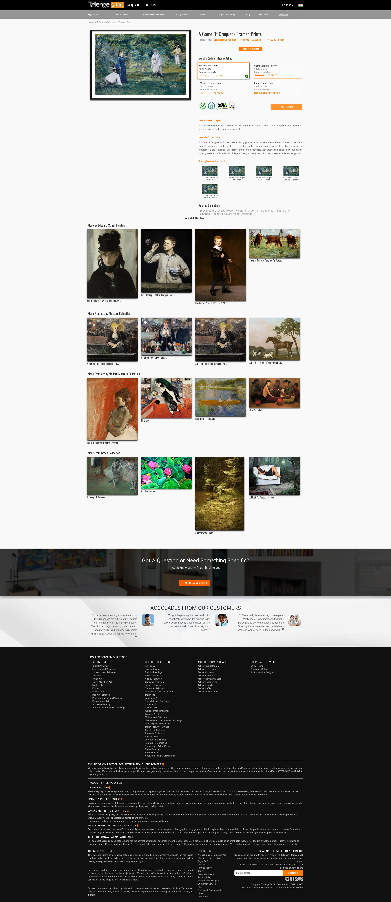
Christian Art (151, 704)
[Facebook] (292, 879)
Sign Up (137, 5)
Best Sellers (264, 14)
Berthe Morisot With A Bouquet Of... (104, 300)
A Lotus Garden (148, 491)
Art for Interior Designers (263, 672)
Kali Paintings (151, 752)
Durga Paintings (153, 749)
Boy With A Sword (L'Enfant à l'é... (210, 303)
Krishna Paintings (153, 669)
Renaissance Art (100, 701)
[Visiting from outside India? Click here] (163, 764)
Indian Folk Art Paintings (157, 727)
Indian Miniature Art (102, 682)
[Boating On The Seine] (220, 397)
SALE (299, 14)
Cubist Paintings (100, 666)
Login (129, 5)
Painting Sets (151, 736)
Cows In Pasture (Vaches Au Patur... (265, 260)
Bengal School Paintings (157, 701)
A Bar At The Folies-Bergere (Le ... (103, 363)
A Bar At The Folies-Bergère (154, 357)
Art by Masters (182, 14)
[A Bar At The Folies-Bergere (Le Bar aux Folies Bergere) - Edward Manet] (112, 339)
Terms (201, 871)
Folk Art (96, 688)
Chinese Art (151, 707)
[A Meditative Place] (220, 493)
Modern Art (98, 685)
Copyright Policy (206, 874)
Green (251, 210)
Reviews (202, 864)
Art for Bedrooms (207, 669)
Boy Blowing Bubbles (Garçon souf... (157, 295)
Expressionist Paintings (104, 669)
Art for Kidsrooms (207, 675)
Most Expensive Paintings (158, 723)
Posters (203, 14)
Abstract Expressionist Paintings (108, 707)
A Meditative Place (204, 532)
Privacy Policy (205, 877)
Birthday (145, 420)
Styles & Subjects (96, 14)
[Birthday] (166, 398)
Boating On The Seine (205, 418)
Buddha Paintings (153, 672)
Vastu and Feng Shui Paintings (160, 755)
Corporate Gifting (259, 669)
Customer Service (207, 883)
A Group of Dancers (96, 497)
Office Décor (256, 666)
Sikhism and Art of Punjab (158, 746)
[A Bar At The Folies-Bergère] (166, 336)
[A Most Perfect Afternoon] (274, 476)
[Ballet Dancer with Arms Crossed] (112, 409)
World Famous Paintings (157, 710)
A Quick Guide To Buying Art (212, 855)
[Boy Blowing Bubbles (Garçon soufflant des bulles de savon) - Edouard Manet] (166, 260)
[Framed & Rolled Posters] (122, 799)
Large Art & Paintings (155, 739)
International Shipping (208, 880)
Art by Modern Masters (232, 210)
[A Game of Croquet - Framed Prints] (140, 65)
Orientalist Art (99, 691)
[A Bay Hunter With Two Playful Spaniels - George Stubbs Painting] (274, 339)
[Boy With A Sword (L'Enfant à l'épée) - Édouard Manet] (220, 265)
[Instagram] (297, 879)
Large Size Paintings (227, 14)
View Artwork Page (276, 39)
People (216, 213)
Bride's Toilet (255, 410)
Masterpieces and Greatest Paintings (163, 720)
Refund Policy (205, 867)
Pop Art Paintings (101, 694)
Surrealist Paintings (102, 704)
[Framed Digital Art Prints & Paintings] (138, 825)
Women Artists (152, 714)
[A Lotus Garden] (166, 473)
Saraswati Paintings (155, 688)
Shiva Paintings (152, 675)
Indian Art (97, 678)
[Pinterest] (301, 879)
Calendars (283, 14)
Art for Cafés (204, 688)
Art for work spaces (208, 691)
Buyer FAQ (203, 861)
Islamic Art (97, 675)
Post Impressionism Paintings (107, 698)
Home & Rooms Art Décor (154, 14)
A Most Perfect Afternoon (261, 497)
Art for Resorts (205, 685)
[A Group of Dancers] (112, 476)
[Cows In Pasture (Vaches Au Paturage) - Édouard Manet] (274, 243)
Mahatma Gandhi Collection (159, 691)
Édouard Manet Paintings (237, 213)
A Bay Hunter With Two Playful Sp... (265, 362)
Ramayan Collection (155, 733)
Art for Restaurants (207, 682)
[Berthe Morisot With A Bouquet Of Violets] (112, 263)
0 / (286, 5)
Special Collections (123, 14)
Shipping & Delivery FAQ (209, 858)
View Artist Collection (251, 39)
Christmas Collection (155, 730)
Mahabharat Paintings (156, 717)
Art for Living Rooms (208, 666)
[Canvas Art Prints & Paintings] (128, 810)
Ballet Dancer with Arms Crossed (102, 442)
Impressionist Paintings (271, 210)
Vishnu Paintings (153, 678)
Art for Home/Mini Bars (209, 678)
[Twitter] (287, 879)
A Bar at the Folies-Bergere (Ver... (211, 363)
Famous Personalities (156, 743)
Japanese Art (152, 698)
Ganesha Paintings (154, 682)
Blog (248, 14)
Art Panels (150, 666)
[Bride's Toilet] (274, 393)
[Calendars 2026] (109, 787)
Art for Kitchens (206, 672)
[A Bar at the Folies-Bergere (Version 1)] (220, 339)
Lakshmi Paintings (154, 685)
